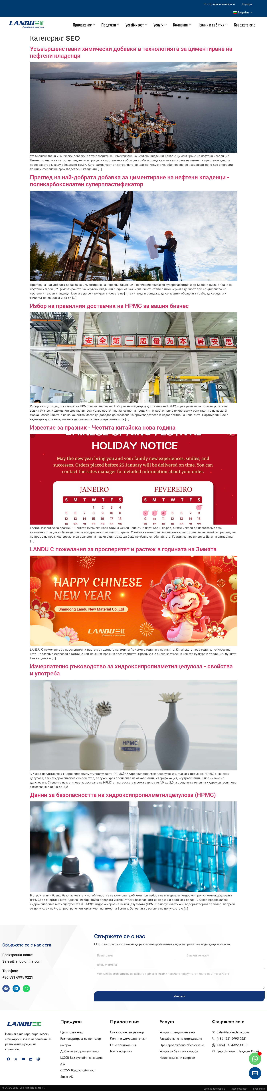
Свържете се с (244, 25)
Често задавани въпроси (219, 4)
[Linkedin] (16, 988)
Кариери (247, 4)
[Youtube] (23, 1059)
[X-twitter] (16, 1059)
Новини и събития (210, 25)
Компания (180, 25)
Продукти (108, 25)
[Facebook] (6, 988)
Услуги (158, 25)
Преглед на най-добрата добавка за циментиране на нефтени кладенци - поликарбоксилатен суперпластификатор (129, 181)
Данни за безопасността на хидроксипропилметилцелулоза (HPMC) (123, 794)
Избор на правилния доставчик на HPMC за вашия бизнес (109, 305)
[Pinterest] (38, 1059)
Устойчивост (135, 25)
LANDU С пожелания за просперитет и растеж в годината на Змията (123, 549)
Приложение (82, 25)
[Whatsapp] (26, 988)
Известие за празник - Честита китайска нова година (102, 427)
